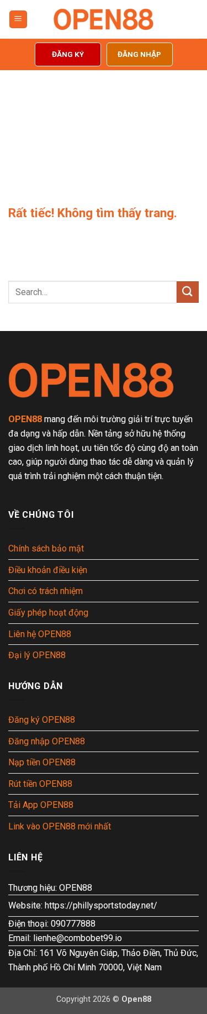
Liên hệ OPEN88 (39, 634)
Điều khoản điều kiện (47, 570)
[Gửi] (188, 292)
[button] (18, 19)
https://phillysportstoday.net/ (101, 905)
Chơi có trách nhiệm (45, 591)
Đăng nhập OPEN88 (46, 741)
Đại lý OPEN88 (37, 655)
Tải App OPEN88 (40, 805)
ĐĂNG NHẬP (139, 54)
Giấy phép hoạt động (48, 612)
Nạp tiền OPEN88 (42, 762)
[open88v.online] (104, 19)
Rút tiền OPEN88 (40, 784)
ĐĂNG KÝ (68, 54)
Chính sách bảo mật (46, 548)
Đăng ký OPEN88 (41, 719)
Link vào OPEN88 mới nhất (59, 826)
